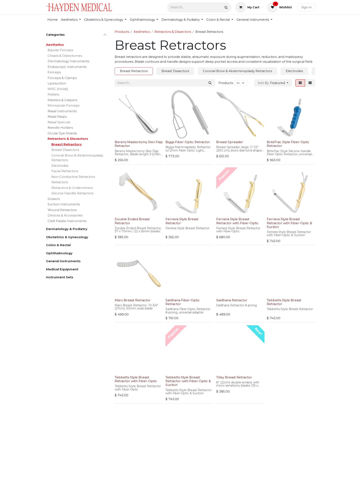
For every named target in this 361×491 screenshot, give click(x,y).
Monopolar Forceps (63, 105)
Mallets (53, 94)
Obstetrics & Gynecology (67, 237)
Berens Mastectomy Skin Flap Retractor (139, 144)
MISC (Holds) (58, 89)
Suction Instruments (64, 204)
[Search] (226, 7)
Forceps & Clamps (62, 78)
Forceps (54, 72)
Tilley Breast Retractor (234, 377)
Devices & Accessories (65, 215)
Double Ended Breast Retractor (132, 221)
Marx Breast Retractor (133, 300)
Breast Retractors (66, 144)
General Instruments (63, 261)
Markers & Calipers (62, 100)
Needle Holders (60, 128)
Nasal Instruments (62, 111)
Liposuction (57, 83)
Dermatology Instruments (68, 61)
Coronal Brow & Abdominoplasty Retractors (77, 157)
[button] (273, 83)
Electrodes (60, 166)
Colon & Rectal (58, 245)
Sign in (306, 7)
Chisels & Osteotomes (65, 56)
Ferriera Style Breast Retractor (181, 221)
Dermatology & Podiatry (66, 229)
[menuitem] (52, 20)
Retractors (59, 182)
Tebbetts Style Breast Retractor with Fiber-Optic (136, 379)
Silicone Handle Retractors (72, 193)
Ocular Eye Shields (62, 133)
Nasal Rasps (57, 116)
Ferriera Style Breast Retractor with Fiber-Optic (237, 221)
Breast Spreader (229, 142)
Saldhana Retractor (231, 300)
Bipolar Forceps (60, 50)
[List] (310, 83)
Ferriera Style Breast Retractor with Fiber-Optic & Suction (289, 223)
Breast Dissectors (65, 150)
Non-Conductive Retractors (73, 177)
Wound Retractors (62, 210)
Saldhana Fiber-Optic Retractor (182, 302)
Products (122, 32)
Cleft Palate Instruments (67, 221)
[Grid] (300, 83)
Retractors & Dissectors (68, 139)
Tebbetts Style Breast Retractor (284, 302)
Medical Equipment (62, 269)
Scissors (54, 199)
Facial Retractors (64, 171)
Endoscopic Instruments (67, 67)
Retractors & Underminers (72, 188)
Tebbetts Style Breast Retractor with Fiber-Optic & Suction (188, 381)
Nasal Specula (59, 122)
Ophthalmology (59, 253)
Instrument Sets (59, 277)
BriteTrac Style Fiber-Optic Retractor (288, 144)
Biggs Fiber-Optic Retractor (187, 142)
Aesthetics (55, 45)
